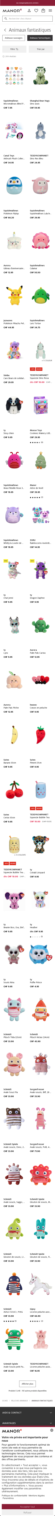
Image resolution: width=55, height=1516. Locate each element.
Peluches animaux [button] (19, 1401)
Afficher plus (27, 1384)
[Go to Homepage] (12, 10)
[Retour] (5, 30)
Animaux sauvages (13, 38)
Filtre (12, 49)
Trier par (41, 49)
